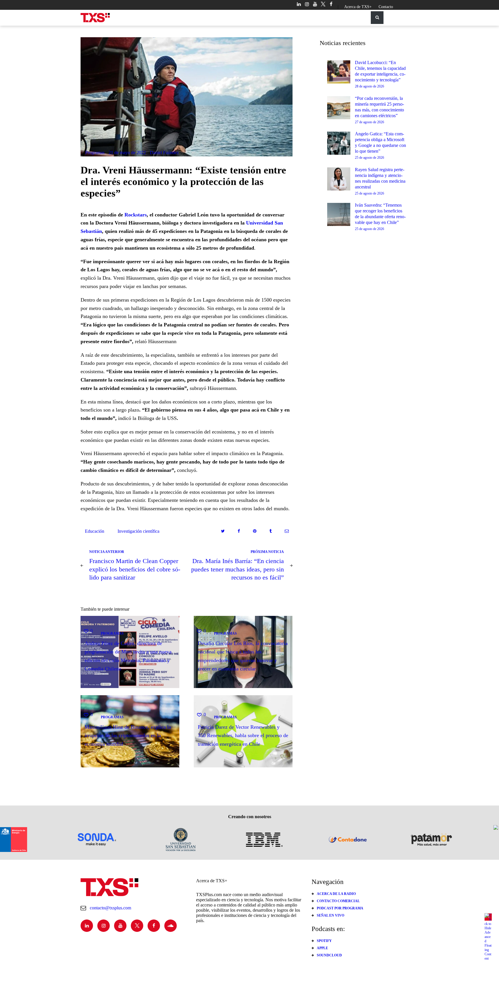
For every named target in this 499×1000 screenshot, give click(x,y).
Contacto (386, 7)
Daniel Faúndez (164, 152)
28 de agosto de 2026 (369, 86)
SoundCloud (329, 955)
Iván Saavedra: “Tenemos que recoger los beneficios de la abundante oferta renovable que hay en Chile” (380, 214)
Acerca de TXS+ (358, 7)
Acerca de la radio (336, 894)
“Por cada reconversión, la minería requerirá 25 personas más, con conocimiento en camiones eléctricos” (379, 107)
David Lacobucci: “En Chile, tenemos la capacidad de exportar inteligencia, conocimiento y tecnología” (380, 71)
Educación (94, 531)
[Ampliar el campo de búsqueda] (377, 17)
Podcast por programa (340, 908)
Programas (95, 152)
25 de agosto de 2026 (369, 158)
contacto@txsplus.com (110, 907)
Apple (322, 948)
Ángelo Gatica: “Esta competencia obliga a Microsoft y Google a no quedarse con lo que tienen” (380, 142)
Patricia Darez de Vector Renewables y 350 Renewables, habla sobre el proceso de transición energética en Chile (243, 735)
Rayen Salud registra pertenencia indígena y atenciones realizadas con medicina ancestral (380, 178)
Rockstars (135, 215)
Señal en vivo (330, 915)
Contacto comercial (338, 901)
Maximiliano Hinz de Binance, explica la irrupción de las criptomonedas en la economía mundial (128, 735)
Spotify (324, 941)
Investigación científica (138, 531)
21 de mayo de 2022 (127, 152)
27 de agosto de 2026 (369, 122)
